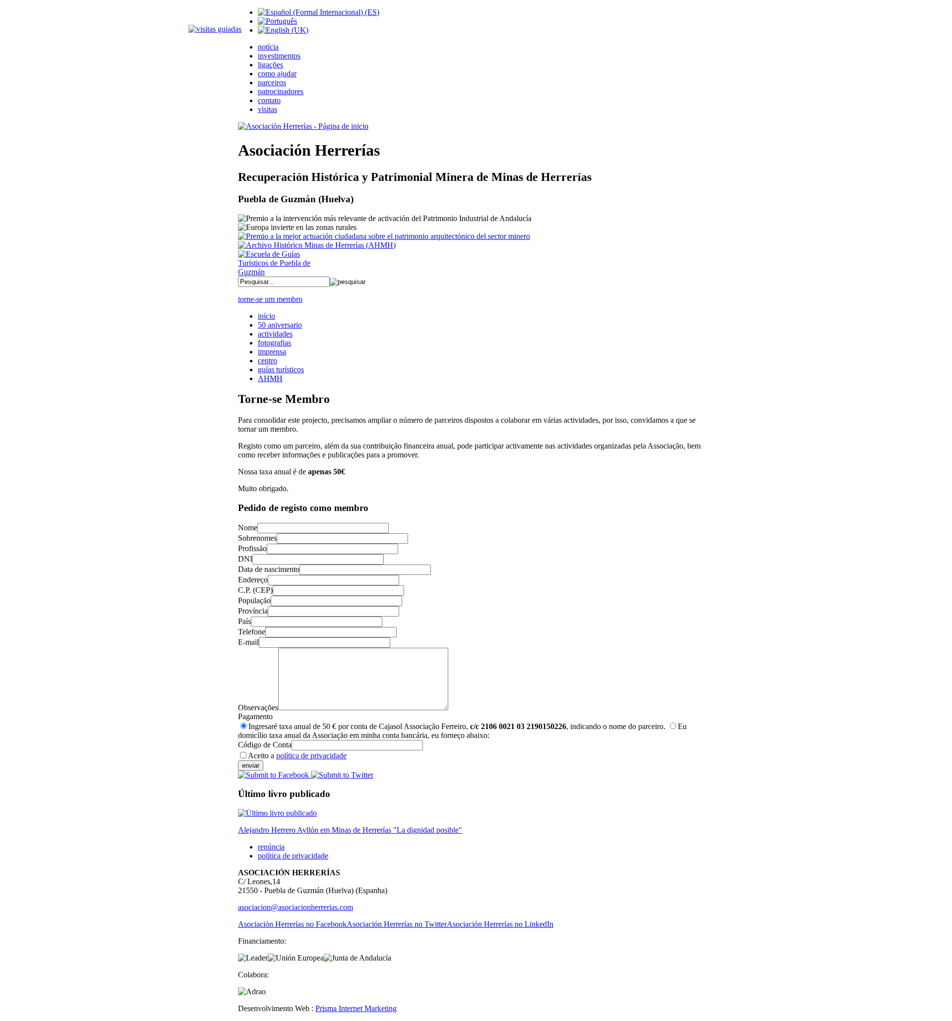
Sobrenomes (257, 538)
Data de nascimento (268, 569)
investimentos (279, 56)
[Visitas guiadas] (214, 29)
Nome (247, 527)
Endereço (253, 579)
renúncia (271, 847)
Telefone (251, 631)
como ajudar (277, 73)
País (244, 621)
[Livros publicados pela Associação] (277, 813)
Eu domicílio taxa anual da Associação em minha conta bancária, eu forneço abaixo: (462, 730)
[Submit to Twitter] (341, 775)
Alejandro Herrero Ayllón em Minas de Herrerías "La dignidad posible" (350, 830)
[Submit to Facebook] (273, 775)
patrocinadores (280, 91)
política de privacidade (311, 755)
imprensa (272, 351)
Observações (258, 707)
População (254, 600)
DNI (245, 559)
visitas (267, 109)
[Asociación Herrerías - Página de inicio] (303, 126)
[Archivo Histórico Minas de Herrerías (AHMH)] (317, 245)
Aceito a (297, 755)
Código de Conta (265, 744)
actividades (275, 334)
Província (253, 611)
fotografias (274, 343)
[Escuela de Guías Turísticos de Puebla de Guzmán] (277, 272)
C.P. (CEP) (255, 590)
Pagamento (255, 716)
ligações (270, 64)
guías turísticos (281, 369)
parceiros (272, 82)
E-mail (248, 642)
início (266, 316)
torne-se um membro (270, 299)
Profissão (252, 548)
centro (267, 360)
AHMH (270, 378)
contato (269, 100)
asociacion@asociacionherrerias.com (295, 907)
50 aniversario (280, 325)
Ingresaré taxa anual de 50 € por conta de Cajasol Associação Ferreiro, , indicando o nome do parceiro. (456, 726)
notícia (268, 47)
